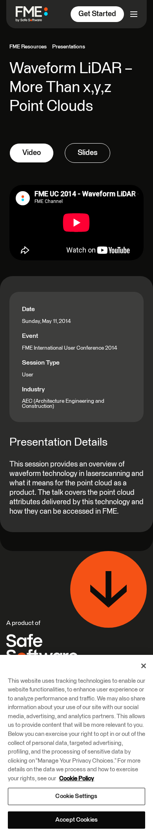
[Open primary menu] (133, 14)
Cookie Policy (76, 779)
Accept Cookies (76, 820)
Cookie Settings (76, 796)
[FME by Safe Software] (35, 14)
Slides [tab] (87, 153)
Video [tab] (31, 153)
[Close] (143, 666)
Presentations (68, 47)
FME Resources (28, 47)
